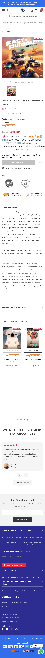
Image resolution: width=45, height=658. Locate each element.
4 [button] (27, 420)
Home (4, 23)
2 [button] (21, 420)
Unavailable (12, 351)
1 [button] (18, 420)
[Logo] (22, 9)
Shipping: (6, 122)
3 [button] (24, 420)
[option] (22, 16)
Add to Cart (33, 351)
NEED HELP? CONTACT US (15, 565)
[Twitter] (7, 629)
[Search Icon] (8, 10)
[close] (42, 3)
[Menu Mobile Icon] (3, 10)
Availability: (7, 119)
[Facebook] (2, 629)
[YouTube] (16, 629)
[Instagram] (12, 629)
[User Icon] (32, 10)
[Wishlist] (36, 10)
